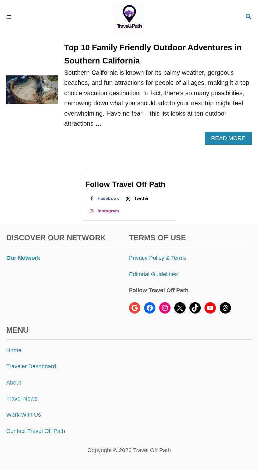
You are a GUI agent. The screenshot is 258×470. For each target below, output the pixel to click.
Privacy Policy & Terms (158, 258)
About (13, 383)
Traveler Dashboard (31, 366)
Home (13, 350)
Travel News (21, 399)
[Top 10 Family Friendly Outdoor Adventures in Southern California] (32, 93)
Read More (230, 140)
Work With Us (23, 415)
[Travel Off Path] (129, 17)
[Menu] (9, 17)
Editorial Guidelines (153, 274)
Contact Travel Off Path (35, 431)
